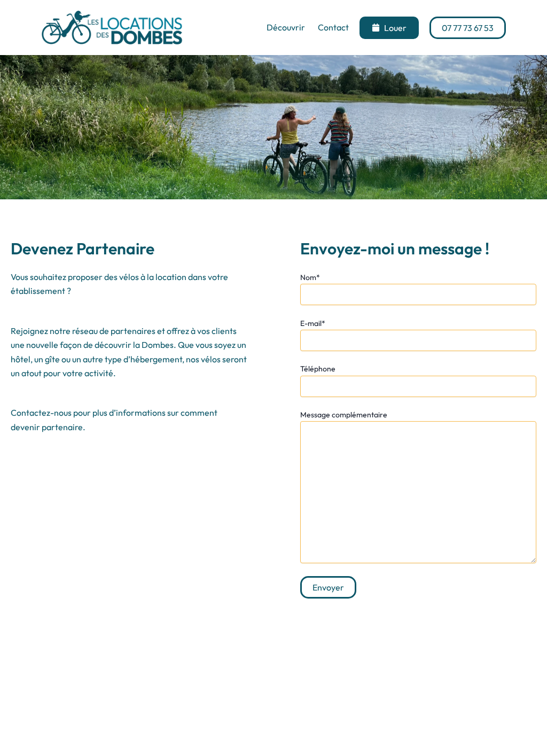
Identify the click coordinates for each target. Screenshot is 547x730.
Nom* (310, 277)
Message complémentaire (343, 415)
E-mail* (312, 323)
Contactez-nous (41, 412)
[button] (389, 28)
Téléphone (317, 369)
